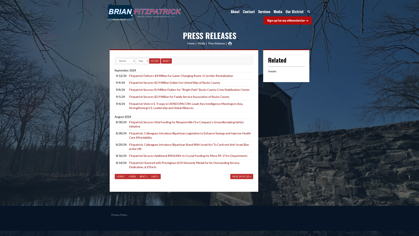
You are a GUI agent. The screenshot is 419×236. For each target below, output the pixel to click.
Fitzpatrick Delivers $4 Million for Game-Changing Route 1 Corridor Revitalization (181, 76)
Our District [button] (295, 11)
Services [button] (264, 11)
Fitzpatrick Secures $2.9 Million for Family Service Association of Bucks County (179, 96)
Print (230, 43)
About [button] (235, 11)
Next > (144, 176)
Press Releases (209, 35)
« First (121, 176)
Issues (272, 71)
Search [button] (308, 11)
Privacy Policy (119, 214)
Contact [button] (249, 11)
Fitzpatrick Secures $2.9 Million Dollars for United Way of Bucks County (174, 82)
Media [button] (278, 11)
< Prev (132, 176)
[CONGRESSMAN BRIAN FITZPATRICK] (156, 12)
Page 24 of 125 (241, 176)
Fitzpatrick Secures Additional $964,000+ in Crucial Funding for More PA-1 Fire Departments (188, 155)
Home (191, 43)
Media (201, 43)
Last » (155, 176)
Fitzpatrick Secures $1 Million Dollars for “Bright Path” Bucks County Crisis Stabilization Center (189, 89)
